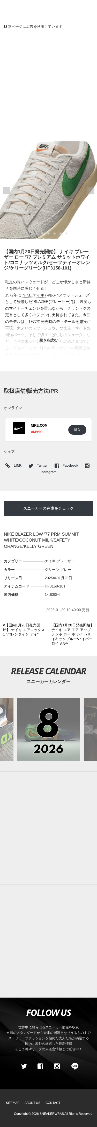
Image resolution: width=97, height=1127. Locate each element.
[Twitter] (23, 1066)
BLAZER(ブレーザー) (52, 301)
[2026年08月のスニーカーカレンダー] (48, 729)
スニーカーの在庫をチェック (48, 508)
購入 (77, 430)
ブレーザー (66, 561)
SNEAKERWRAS (52, 1114)
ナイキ (50, 561)
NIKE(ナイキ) (34, 295)
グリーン (52, 570)
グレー (65, 570)
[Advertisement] (48, 85)
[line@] (73, 1066)
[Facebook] (40, 1066)
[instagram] (56, 1066)
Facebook (70, 465)
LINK (16, 466)
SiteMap (12, 1103)
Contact (53, 1103)
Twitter (42, 465)
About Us (32, 1103)
